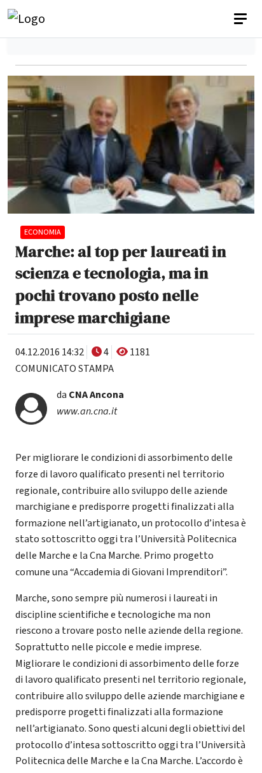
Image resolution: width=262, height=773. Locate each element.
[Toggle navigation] (241, 19)
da (90, 395)
